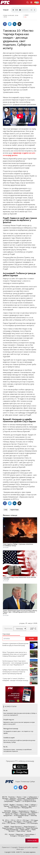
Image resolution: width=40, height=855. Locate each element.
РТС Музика (21, 823)
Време (19, 800)
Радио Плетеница (32, 828)
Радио (6, 826)
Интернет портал (24, 836)
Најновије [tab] (6, 634)
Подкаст (18, 801)
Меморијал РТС (27, 808)
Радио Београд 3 (8, 828)
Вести (4, 797)
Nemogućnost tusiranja (10, 728)
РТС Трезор (11, 823)
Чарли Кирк (14, 510)
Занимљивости (24, 811)
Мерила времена (32, 798)
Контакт (11, 834)
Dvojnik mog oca (8, 719)
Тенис (27, 805)
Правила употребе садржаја (28, 847)
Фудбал (12, 805)
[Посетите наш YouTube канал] (25, 787)
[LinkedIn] (15, 24)
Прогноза (8, 629)
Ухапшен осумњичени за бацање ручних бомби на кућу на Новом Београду (15, 644)
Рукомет (6, 806)
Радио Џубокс (25, 829)
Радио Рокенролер (12, 829)
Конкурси (13, 836)
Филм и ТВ (8, 814)
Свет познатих (24, 812)
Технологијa (6, 812)
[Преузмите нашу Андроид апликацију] (20, 771)
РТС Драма (8, 822)
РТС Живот (17, 822)
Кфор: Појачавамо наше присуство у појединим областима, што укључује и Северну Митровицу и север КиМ (14, 654)
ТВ (3, 820)
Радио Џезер (20, 831)
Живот (14, 811)
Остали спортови (14, 808)
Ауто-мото (32, 806)
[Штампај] (19, 24)
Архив (29, 831)
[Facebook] (5, 24)
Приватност (6, 847)
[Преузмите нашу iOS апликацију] (20, 766)
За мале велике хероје (21, 815)
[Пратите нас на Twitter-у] (16, 787)
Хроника (5, 798)
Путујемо (15, 812)
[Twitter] (10, 24)
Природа (23, 814)
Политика (11, 797)
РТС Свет (26, 820)
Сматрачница (8, 801)
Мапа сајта (31, 840)
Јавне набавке (29, 834)
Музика (32, 811)
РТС (6, 834)
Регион (19, 797)
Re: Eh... (5, 747)
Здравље (34, 812)
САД (5, 510)
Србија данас (32, 797)
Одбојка (33, 805)
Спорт (5, 805)
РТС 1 (7, 820)
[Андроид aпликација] (20, 694)
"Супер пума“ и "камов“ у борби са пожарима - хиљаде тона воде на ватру (15, 679)
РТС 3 (19, 820)
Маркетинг (19, 834)
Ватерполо (15, 806)
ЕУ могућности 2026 (29, 801)
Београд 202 (20, 828)
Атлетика (24, 806)
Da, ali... (5, 710)
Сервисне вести (29, 800)
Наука (16, 814)
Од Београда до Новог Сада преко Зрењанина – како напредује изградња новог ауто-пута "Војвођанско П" (15, 663)
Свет (25, 797)
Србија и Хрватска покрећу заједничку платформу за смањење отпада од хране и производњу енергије (15, 671)
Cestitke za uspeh (9, 737)
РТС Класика (27, 822)
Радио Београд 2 (29, 826)
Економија (21, 798)
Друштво (13, 798)
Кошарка (20, 805)
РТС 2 (13, 820)
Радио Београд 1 (16, 826)
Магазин (7, 811)
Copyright (14, 847)
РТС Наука (34, 820)
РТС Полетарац (32, 823)
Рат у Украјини (10, 800)
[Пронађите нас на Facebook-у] (20, 787)
